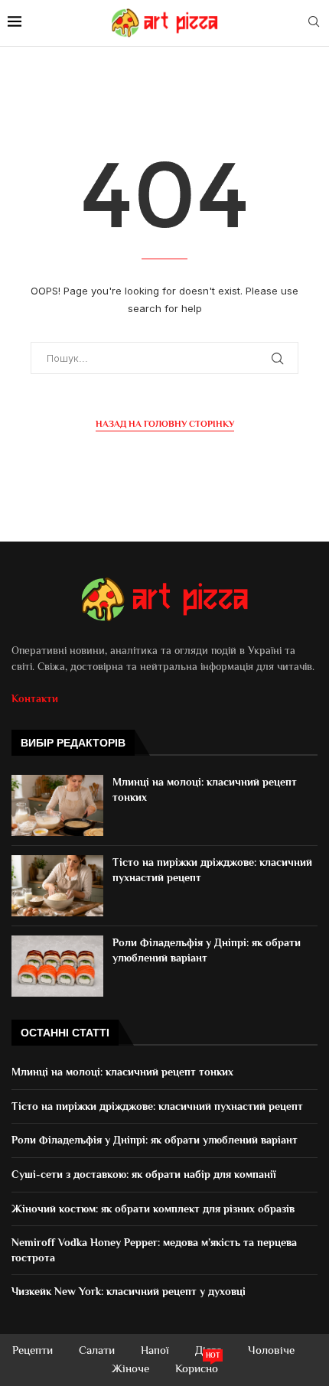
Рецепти (32, 1349)
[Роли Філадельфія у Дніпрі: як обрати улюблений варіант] (57, 966)
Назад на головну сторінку (165, 423)
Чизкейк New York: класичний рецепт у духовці (130, 1291)
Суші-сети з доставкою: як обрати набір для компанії (143, 1174)
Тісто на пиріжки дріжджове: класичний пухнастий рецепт (158, 1106)
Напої (155, 1349)
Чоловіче (271, 1349)
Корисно (196, 1367)
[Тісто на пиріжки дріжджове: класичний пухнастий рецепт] (57, 885)
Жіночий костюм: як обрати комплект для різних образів (153, 1208)
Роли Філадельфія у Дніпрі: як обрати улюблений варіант (154, 1140)
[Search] (313, 22)
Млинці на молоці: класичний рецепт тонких (123, 1072)
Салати (97, 1349)
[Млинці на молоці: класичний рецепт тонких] (57, 805)
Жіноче (130, 1368)
